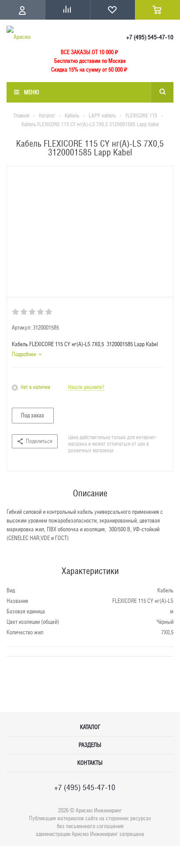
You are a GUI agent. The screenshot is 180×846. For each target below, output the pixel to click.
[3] (32, 312)
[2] (24, 312)
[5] (49, 312)
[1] (16, 312)
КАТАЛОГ (90, 727)
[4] (41, 312)
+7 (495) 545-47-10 (149, 37)
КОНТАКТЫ (90, 763)
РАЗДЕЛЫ (90, 745)
